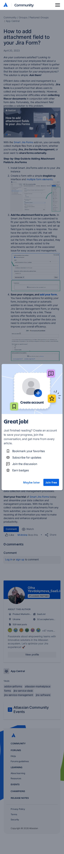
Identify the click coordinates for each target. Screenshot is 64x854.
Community (24, 4)
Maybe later (31, 482)
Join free (51, 482)
